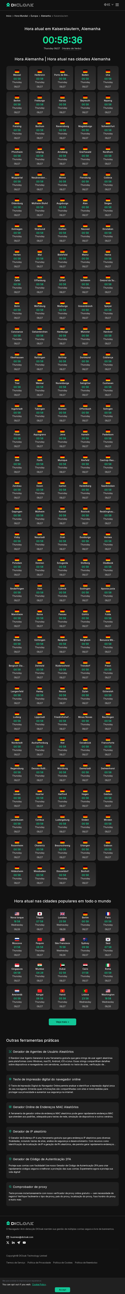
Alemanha (46, 16)
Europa (34, 16)
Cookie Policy (39, 1284)
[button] (109, 4)
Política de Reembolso (86, 1262)
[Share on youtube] (24, 1242)
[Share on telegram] (18, 1242)
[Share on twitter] (7, 1242)
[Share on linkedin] (13, 1242)
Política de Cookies (63, 1262)
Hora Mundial (21, 16)
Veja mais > (62, 1021)
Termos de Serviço (15, 1262)
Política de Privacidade (39, 1262)
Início (8, 16)
